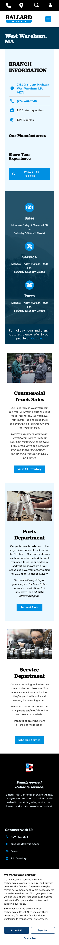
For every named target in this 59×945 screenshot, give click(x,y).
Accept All (16, 930)
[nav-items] (8, 5)
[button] (50, 5)
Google (36, 338)
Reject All (43, 930)
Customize (29, 938)
